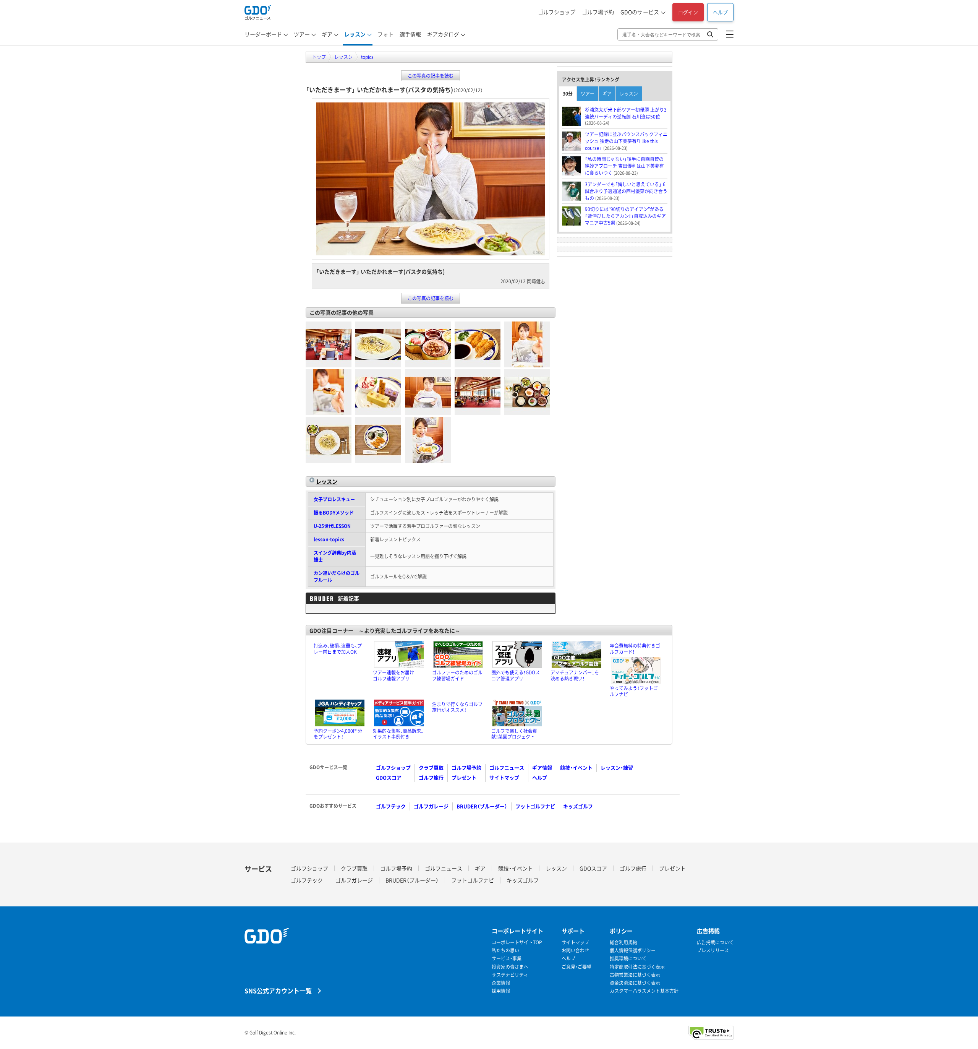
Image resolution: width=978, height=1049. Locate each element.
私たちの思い (505, 950)
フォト (385, 34)
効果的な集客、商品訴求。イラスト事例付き (398, 733)
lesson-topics (329, 539)
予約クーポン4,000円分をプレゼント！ (338, 733)
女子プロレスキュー (334, 499)
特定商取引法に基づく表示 (637, 967)
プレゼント (464, 777)
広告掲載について (715, 942)
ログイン (688, 12)
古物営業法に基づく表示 (635, 975)
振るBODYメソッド (334, 512)
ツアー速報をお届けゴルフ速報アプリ (393, 675)
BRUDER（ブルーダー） (482, 806)
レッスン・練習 (617, 767)
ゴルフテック (391, 806)
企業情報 (501, 983)
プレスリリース (713, 950)
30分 (568, 93)
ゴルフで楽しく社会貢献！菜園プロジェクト (514, 733)
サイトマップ (504, 777)
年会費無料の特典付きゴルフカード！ (635, 648)
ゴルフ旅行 (431, 777)
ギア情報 (542, 767)
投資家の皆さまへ (510, 967)
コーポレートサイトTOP (517, 942)
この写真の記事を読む (430, 75)
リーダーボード (263, 34)
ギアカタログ (443, 34)
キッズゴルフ (578, 806)
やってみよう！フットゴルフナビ (634, 691)
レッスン (355, 34)
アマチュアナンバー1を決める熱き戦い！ (575, 675)
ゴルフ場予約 (598, 12)
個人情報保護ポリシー (633, 950)
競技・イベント (576, 767)
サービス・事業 (506, 958)
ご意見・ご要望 (576, 967)
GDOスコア (389, 777)
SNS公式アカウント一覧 (278, 990)
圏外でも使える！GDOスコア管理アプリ (515, 675)
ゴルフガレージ (431, 806)
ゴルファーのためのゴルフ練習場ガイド (457, 675)
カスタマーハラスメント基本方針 (644, 991)
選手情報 (410, 34)
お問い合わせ (575, 950)
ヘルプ (720, 12)
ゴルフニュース (506, 767)
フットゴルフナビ (535, 806)
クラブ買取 (431, 767)
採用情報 (501, 991)
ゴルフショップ (556, 12)
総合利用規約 (623, 942)
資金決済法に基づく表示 (635, 983)
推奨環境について (628, 958)
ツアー (302, 34)
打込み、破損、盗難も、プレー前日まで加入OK (338, 648)
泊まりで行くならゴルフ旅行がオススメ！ (457, 707)
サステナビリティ (510, 975)
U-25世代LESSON (332, 526)
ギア (327, 34)
